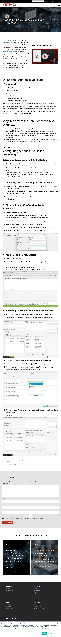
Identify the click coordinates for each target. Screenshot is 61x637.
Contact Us (37, 605)
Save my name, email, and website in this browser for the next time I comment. (22, 518)
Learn (35, 588)
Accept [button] (44, 633)
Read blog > (9, 567)
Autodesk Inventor (8, 52)
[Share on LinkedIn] (13, 460)
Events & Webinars (10, 605)
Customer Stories (10, 608)
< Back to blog (11, 465)
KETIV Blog (8, 606)
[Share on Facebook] (22, 460)
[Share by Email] (26, 460)
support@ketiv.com (39, 608)
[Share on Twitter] (18, 460)
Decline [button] (50, 633)
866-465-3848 (56, 1)
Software (36, 594)
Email (3, 504)
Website (4, 509)
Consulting (37, 590)
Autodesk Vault (10, 40)
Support (36, 592)
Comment (5, 483)
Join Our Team (9, 590)
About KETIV (9, 588)
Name (4, 498)
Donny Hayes (12, 16)
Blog (8, 544)
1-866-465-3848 (38, 606)
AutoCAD (23, 52)
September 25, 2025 (20, 16)
